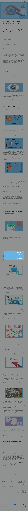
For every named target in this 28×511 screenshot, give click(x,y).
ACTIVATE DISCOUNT (19, 258)
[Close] (23, 252)
